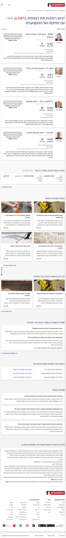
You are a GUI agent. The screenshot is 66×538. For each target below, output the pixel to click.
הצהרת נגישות (39, 535)
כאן (7, 482)
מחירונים (48, 502)
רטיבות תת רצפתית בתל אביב (22, 377)
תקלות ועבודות (47, 509)
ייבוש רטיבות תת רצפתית (51, 10)
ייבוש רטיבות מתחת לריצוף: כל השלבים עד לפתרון (50, 216)
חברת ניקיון (23, 502)
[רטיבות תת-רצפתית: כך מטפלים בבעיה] (49, 286)
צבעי (12, 512)
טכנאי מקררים (22, 519)
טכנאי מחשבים (22, 514)
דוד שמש (37, 509)
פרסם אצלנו (62, 512)
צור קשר (63, 514)
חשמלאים (23, 505)
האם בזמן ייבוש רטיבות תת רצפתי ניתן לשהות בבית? (45, 337)
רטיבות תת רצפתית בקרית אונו (22, 373)
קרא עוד (38, 228)
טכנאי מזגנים (23, 512)
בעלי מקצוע (62, 10)
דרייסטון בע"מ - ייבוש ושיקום (39, 101)
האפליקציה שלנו (61, 507)
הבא (52, 479)
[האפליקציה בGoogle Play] (51, 525)
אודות (63, 502)
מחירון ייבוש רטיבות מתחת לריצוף (50, 170)
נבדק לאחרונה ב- (44, 39)
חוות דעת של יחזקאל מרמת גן (45, 145)
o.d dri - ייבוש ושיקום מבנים (39, 132)
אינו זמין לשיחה (13, 35)
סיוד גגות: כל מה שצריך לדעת (20, 246)
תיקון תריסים (10, 519)
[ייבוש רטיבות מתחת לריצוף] (49, 207)
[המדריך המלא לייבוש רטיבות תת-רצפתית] (16, 286)
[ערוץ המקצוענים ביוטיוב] (14, 525)
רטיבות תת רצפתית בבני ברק (54, 369)
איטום (38, 502)
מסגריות (11, 505)
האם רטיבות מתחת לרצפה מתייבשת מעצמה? (47, 328)
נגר (12, 507)
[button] (4, 29)
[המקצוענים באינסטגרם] (27, 525)
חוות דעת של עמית (48, 114)
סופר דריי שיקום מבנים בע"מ (39, 68)
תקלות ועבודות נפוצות (55, 198)
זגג (38, 517)
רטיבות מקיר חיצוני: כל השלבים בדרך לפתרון (50, 247)
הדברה (37, 512)
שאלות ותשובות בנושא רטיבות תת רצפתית (46, 322)
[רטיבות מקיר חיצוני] (49, 238)
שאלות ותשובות (47, 505)
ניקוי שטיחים (10, 509)
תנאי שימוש (51, 535)
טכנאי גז (24, 507)
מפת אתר (62, 535)
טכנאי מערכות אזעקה (20, 517)
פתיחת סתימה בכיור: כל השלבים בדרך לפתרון (17, 216)
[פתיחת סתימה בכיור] (16, 207)
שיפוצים (11, 514)
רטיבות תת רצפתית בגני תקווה (22, 369)
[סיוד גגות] (16, 238)
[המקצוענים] (56, 5)
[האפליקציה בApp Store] (42, 525)
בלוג (49, 512)
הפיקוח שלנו (62, 505)
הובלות (37, 514)
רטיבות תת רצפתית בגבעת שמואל (52, 373)
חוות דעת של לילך (48, 81)
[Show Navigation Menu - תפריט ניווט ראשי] (2, 5)
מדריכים (48, 507)
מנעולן (11, 502)
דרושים (63, 509)
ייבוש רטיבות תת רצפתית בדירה (39, 178)
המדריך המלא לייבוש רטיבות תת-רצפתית (19, 295)
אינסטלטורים (36, 505)
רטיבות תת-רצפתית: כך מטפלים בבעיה (50, 293)
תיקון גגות (10, 517)
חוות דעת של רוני (48, 49)
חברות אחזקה (35, 519)
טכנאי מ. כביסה (22, 509)
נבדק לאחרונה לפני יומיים (46, 135)
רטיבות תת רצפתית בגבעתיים (53, 377)
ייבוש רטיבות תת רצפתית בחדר (59, 178)
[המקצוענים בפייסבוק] (21, 525)
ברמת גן (20, 18)
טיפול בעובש (18, 176)
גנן (38, 507)
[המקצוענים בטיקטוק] (34, 525)
